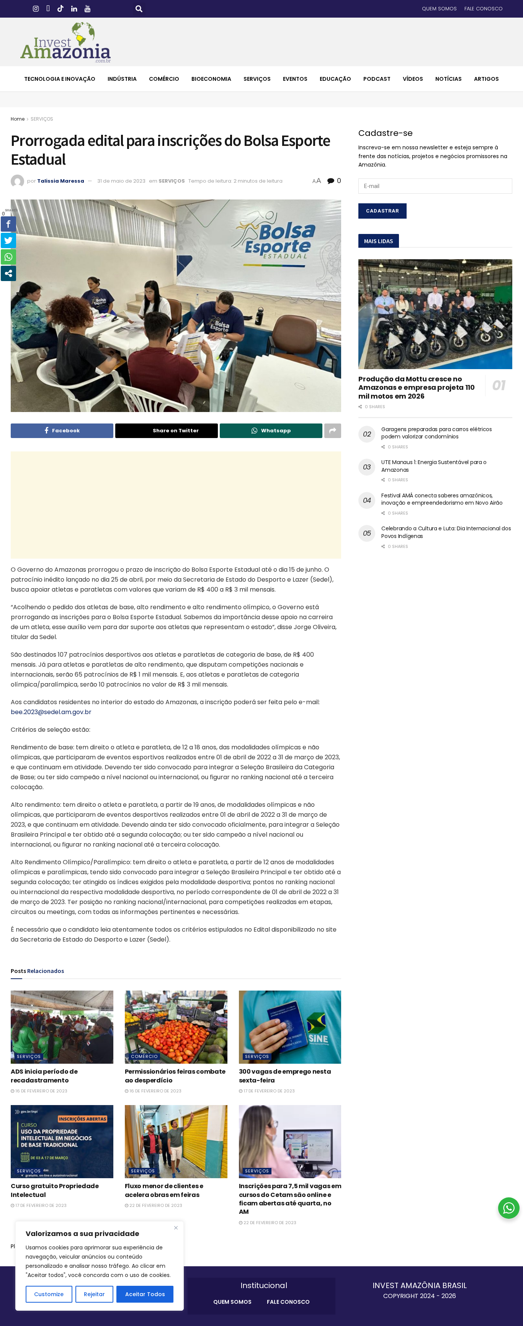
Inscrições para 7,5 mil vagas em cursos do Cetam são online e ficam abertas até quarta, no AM (290, 1199)
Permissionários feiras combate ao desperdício (175, 1075)
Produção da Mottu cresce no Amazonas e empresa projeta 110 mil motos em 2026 (416, 387)
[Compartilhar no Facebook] (8, 224)
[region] (99, 1266)
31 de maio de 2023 (121, 181)
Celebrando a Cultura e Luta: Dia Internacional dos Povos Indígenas (446, 532)
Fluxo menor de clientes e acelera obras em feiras (164, 1190)
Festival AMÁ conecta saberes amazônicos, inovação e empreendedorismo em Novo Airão (442, 499)
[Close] (175, 1227)
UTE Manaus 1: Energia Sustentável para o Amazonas (434, 466)
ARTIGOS (486, 79)
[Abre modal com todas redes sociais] (8, 273)
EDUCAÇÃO (335, 79)
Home (18, 119)
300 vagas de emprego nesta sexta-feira (285, 1075)
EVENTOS (295, 79)
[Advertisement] (176, 505)
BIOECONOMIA (211, 79)
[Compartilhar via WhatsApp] (8, 257)
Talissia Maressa (60, 181)
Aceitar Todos (145, 1294)
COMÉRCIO (164, 79)
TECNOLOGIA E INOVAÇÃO (59, 79)
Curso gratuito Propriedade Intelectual (55, 1190)
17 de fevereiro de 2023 (268, 1091)
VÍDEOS (413, 79)
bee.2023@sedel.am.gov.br (51, 712)
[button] (139, 9)
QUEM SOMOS (439, 8)
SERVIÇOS (257, 79)
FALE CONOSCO (483, 8)
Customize (49, 1294)
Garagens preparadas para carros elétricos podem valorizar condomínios (436, 433)
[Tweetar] (8, 240)
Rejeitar (94, 1294)
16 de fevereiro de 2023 (40, 1091)
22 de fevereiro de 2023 (155, 1205)
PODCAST (377, 79)
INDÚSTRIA (122, 79)
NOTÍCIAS (448, 79)
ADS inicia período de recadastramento (44, 1075)
